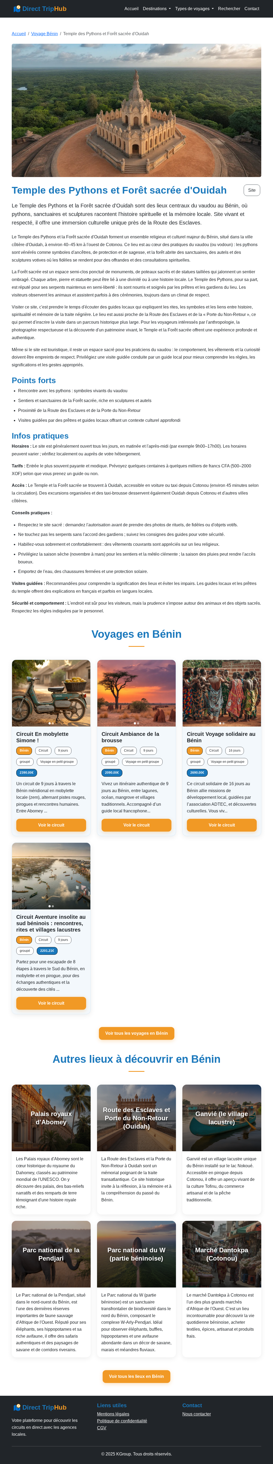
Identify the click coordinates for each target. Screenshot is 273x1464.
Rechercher (229, 8)
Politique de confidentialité (122, 1421)
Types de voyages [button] (193, 8)
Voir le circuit (51, 825)
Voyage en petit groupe (57, 762)
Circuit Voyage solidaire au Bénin (221, 737)
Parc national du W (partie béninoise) (136, 1254)
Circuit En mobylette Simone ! (42, 737)
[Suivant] (84, 693)
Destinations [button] (155, 8)
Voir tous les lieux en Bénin (136, 1376)
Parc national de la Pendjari (51, 1254)
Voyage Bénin (44, 33)
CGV (101, 1428)
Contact (251, 8)
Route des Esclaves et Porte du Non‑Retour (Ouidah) (136, 1118)
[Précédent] (18, 693)
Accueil (132, 8)
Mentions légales (113, 1414)
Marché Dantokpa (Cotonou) (221, 1254)
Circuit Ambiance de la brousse (130, 737)
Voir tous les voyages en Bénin (136, 1033)
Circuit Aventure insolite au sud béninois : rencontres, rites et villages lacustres (51, 923)
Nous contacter (196, 1414)
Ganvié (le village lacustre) (221, 1118)
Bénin (24, 750)
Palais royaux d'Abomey (51, 1118)
